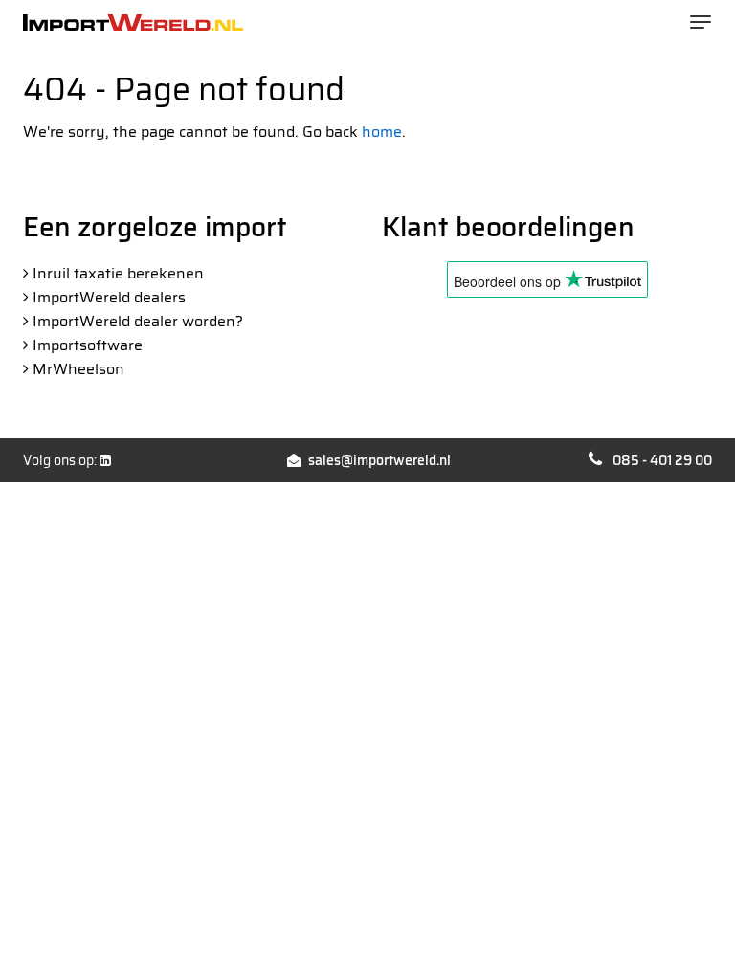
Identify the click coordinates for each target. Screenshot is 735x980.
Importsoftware (88, 345)
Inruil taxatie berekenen (118, 273)
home (382, 132)
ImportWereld (133, 22)
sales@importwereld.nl (379, 460)
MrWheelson (78, 369)
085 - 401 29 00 (662, 460)
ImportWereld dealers (109, 297)
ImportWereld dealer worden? (138, 321)
